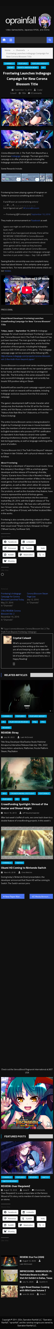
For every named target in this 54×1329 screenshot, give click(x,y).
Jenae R (26, 1190)
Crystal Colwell (22, 638)
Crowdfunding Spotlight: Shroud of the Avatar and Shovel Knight (24, 806)
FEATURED (23, 63)
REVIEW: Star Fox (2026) (32, 1257)
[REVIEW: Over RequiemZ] (27, 1157)
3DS (4, 793)
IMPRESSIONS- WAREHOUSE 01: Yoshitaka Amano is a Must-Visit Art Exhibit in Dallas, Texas (36, 1275)
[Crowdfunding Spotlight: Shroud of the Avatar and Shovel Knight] (27, 773)
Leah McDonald (27, 737)
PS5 (43, 722)
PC (43, 67)
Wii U (25, 799)
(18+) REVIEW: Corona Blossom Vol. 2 (11, 612)
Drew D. (43, 1294)
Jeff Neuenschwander (30, 813)
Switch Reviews (10, 1181)
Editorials (44, 793)
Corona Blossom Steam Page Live (37, 595)
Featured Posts (15, 1136)
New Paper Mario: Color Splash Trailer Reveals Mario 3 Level (14, 896)
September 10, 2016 (40, 214)
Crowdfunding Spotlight (22, 793)
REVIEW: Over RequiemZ (15, 1186)
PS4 (34, 722)
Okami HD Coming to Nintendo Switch (23, 868)
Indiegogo (16, 156)
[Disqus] (27, 939)
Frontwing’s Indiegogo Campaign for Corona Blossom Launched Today (12, 596)
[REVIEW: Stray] (27, 696)
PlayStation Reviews (19, 722)
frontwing (22, 631)
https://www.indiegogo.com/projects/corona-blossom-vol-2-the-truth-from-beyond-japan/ (26, 357)
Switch (19, 862)
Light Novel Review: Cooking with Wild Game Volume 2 (34, 1288)
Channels (9, 63)
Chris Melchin (26, 872)
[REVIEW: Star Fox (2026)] (9, 1261)
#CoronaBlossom (31, 208)
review (7, 270)
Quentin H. (43, 1281)
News (10, 67)
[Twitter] (14, 664)
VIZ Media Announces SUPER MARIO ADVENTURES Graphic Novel (42, 896)
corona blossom (17, 628)
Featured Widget (40, 63)
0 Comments (36, 93)
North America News (27, 67)
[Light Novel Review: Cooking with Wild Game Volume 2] (9, 1291)
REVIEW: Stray (9, 732)
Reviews (6, 727)
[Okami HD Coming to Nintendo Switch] (27, 843)
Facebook (35, 220)
